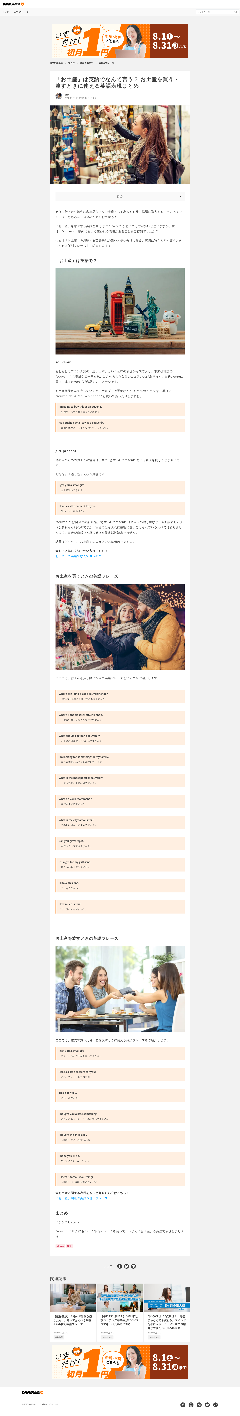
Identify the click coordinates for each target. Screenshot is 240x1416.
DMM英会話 (56, 63)
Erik (67, 94)
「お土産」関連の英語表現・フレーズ (82, 1198)
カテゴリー (19, 12)
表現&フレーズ (106, 63)
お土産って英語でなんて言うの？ (79, 556)
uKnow (60, 1245)
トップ (5, 12)
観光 (69, 1245)
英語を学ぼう (87, 63)
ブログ (71, 63)
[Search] (236, 11)
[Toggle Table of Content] (120, 196)
